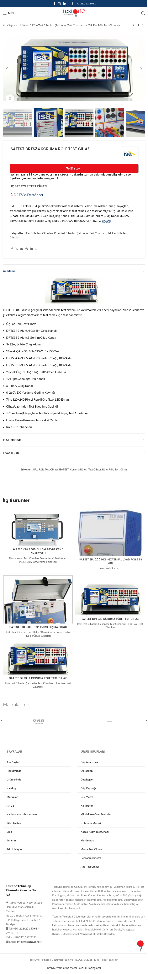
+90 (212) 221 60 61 (85, 3)
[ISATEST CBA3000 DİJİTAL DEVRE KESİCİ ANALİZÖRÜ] (38, 530)
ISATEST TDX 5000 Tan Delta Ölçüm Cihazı (38, 627)
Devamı (106, 220)
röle (105, 469)
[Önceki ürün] (133, 25)
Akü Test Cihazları (110, 568)
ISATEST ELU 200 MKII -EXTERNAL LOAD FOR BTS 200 (110, 561)
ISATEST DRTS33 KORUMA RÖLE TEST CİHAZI (110, 619)
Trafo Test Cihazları (16, 632)
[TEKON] (109, 721)
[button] (7, 69)
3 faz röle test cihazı (45, 469)
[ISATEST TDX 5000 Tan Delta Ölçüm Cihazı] (38, 607)
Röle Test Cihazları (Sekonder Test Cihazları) (58, 25)
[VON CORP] (38, 721)
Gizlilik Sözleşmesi (90, 967)
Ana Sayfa (9, 25)
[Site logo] (74, 13)
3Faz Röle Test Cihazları (39, 233)
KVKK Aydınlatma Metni (62, 967)
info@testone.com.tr (29, 941)
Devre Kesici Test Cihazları (24, 558)
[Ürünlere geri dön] (138, 25)
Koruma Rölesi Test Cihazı (85, 469)
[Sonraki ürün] (142, 25)
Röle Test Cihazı (118, 469)
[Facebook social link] (54, 4)
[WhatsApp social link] (36, 249)
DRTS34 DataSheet (28, 195)
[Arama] (143, 13)
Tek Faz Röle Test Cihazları (104, 25)
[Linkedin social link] (64, 4)
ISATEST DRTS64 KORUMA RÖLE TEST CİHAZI (37, 678)
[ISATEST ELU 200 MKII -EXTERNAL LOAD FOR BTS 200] (110, 548)
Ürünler (23, 25)
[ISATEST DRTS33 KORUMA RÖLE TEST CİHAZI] (110, 599)
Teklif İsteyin (74, 168)
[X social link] (16, 249)
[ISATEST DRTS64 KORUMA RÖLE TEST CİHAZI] (38, 658)
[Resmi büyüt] (10, 98)
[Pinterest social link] (26, 249)
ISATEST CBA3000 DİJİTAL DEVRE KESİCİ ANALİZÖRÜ (38, 551)
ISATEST (64, 469)
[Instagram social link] (59, 4)
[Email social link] (21, 249)
